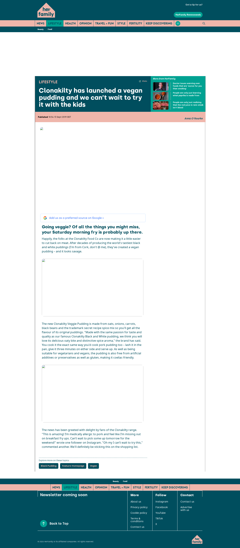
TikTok (159, 518)
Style (121, 23)
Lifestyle (54, 23)
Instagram (161, 501)
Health (70, 23)
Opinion (85, 23)
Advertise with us (186, 509)
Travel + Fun (104, 23)
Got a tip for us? (194, 5)
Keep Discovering (159, 23)
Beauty (41, 29)
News (40, 23)
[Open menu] (178, 23)
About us (136, 501)
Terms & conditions (137, 520)
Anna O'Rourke (193, 118)
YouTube (160, 513)
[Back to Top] (43, 523)
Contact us (137, 527)
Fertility (135, 23)
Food (50, 29)
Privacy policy (139, 507)
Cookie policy (139, 513)
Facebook (161, 507)
